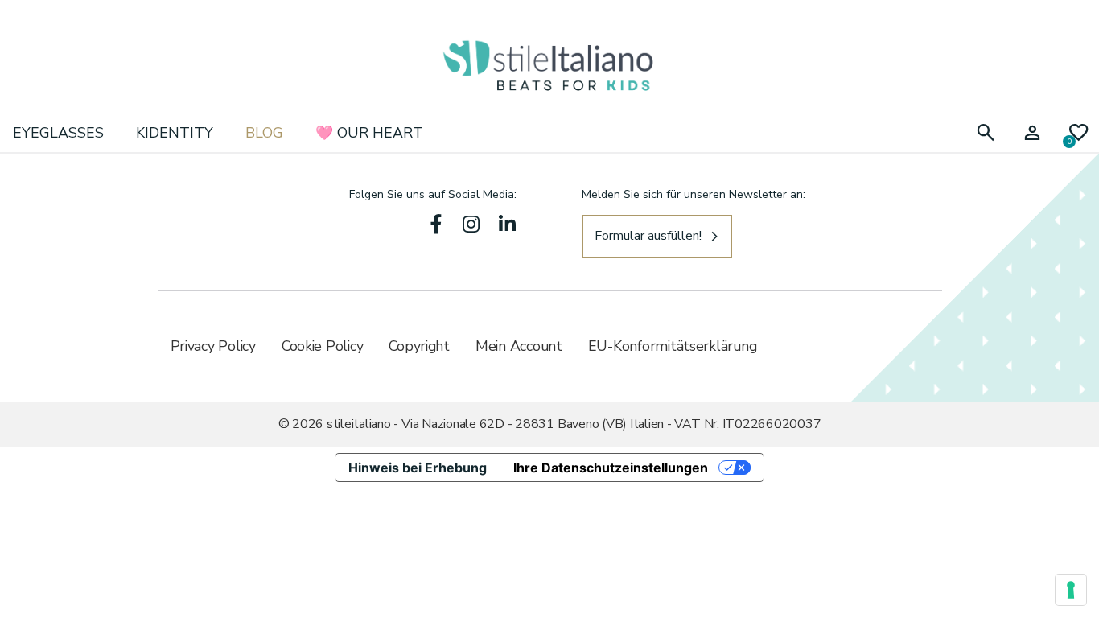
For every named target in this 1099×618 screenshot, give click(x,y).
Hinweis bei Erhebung (417, 467)
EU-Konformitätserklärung (672, 346)
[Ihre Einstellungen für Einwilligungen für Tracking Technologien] (1071, 590)
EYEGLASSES (58, 132)
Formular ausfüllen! (648, 236)
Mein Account (518, 346)
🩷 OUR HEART (369, 132)
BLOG (264, 132)
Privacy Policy (213, 346)
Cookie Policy (323, 346)
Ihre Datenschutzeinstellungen (610, 467)
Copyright (419, 346)
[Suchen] (985, 133)
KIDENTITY (174, 132)
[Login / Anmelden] (1032, 133)
